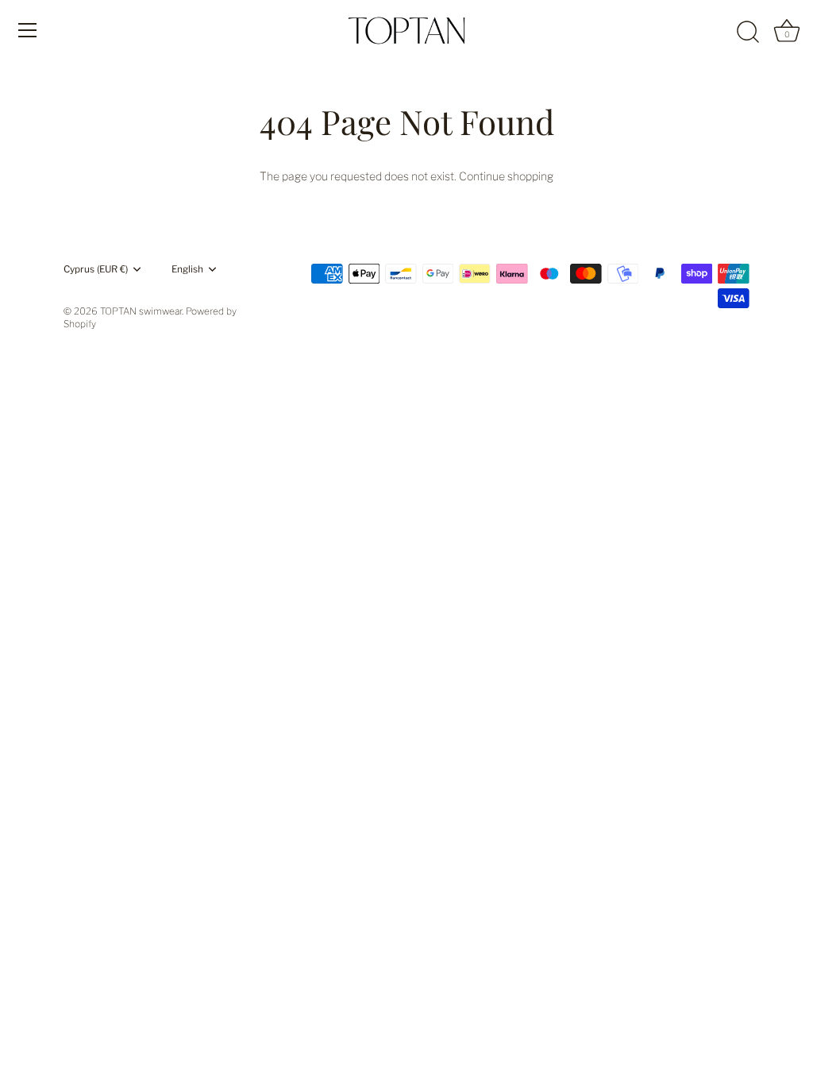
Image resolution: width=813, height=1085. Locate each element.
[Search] (747, 32)
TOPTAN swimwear (141, 311)
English (187, 269)
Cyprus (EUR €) (96, 269)
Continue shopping (506, 176)
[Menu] (27, 30)
